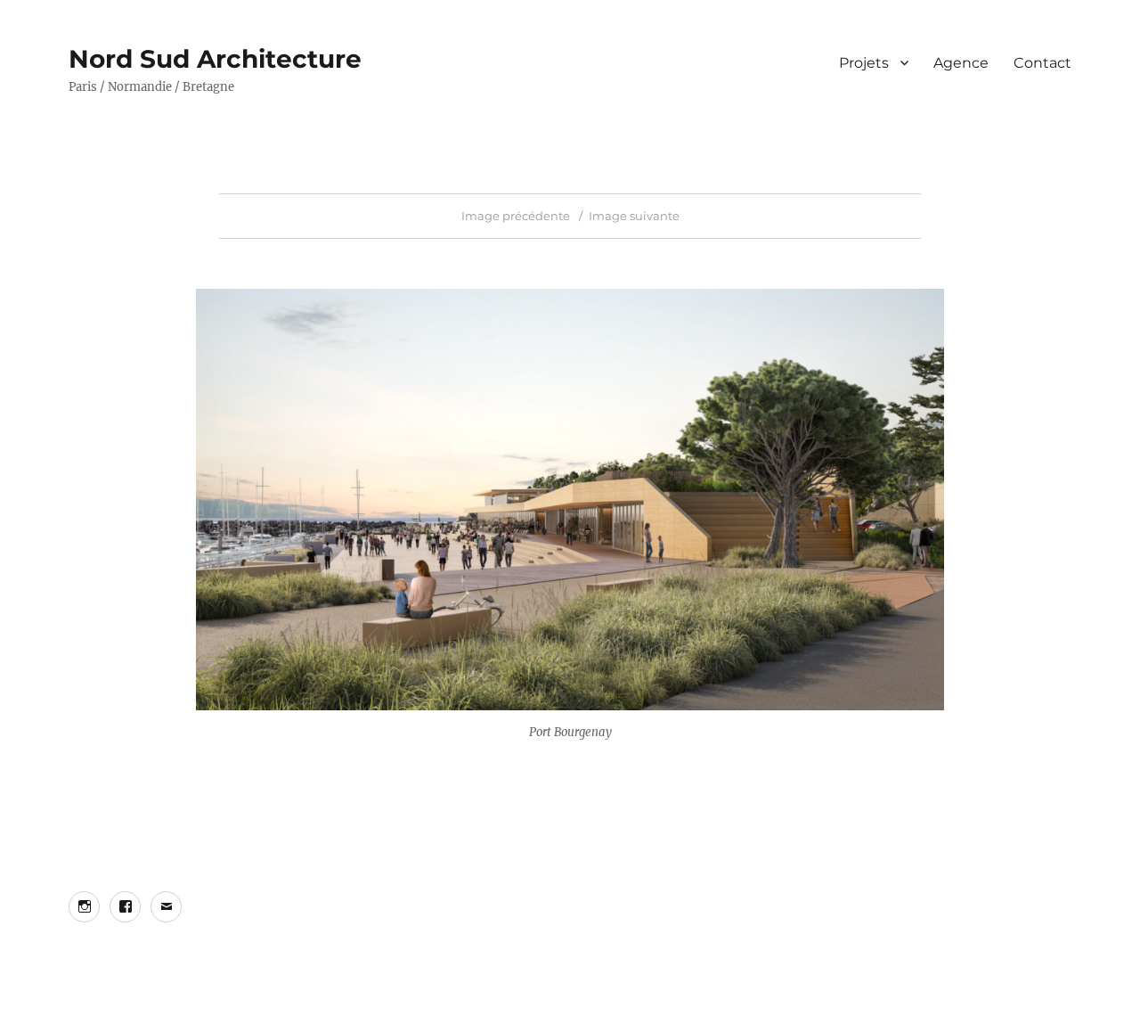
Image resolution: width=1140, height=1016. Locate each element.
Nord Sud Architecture (215, 59)
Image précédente (515, 216)
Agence (961, 62)
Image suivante (634, 216)
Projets (864, 62)
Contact (1042, 62)
